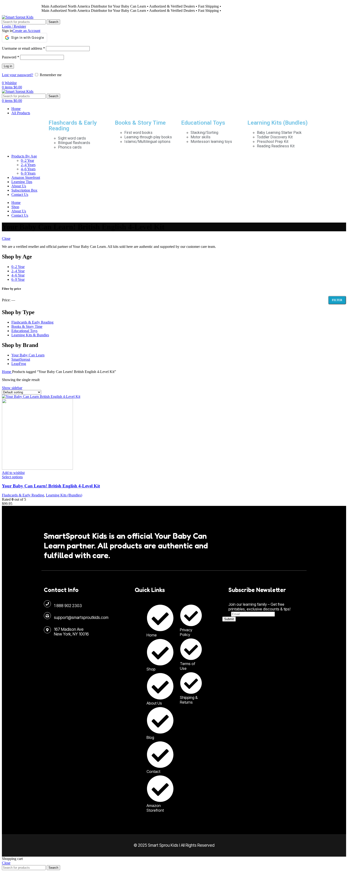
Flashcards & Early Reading (73, 125)
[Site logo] (17, 17)
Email (226, 614)
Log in (8, 66)
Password (10, 57)
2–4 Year (18, 271)
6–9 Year (18, 279)
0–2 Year (27, 160)
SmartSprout (20, 359)
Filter (337, 300)
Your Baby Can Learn (28, 355)
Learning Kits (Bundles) (277, 122)
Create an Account (26, 31)
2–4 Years (28, 165)
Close (6, 239)
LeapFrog (18, 364)
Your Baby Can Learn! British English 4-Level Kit (51, 485)
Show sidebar (12, 388)
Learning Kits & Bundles (30, 335)
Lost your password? (17, 75)
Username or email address (23, 48)
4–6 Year (18, 275)
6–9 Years (28, 173)
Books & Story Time (140, 122)
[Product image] (37, 468)
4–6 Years (28, 169)
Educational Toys (203, 122)
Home (7, 372)
